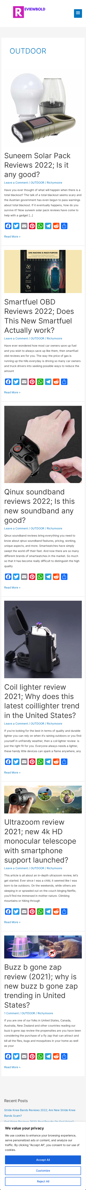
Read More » (12, 237)
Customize (43, 1170)
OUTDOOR (37, 182)
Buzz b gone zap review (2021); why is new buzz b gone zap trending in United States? (41, 986)
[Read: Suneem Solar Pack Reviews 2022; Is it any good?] (43, 107)
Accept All (43, 1159)
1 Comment (11, 1013)
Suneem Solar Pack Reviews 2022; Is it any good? (37, 165)
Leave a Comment (16, 182)
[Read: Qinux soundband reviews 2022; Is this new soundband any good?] (43, 444)
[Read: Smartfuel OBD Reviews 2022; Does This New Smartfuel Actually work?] (43, 271)
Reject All (43, 1181)
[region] (43, 1156)
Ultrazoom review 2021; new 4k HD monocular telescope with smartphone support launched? (40, 841)
